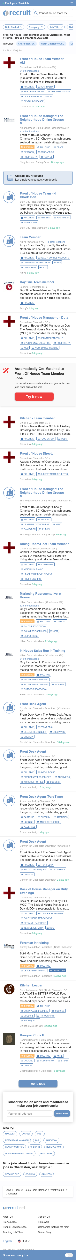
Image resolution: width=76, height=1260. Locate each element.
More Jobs (38, 1084)
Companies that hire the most (53, 1226)
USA (24, 1241)
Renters (45, 217)
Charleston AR (60, 127)
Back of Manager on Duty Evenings (44, 891)
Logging (55, 782)
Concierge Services (35, 631)
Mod (26, 347)
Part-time (29, 817)
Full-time (29, 86)
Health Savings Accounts (55, 257)
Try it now (34, 396)
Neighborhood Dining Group (35, 127)
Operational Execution (37, 343)
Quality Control (14, 1146)
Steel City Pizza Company (33, 201)
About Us (8, 1216)
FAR (37, 1140)
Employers (43, 1221)
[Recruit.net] (17, 12)
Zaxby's (24, 286)
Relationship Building (36, 684)
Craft (60, 147)
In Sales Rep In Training (42, 650)
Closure (29, 1015)
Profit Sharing (32, 579)
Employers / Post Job (17, 3)
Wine (58, 524)
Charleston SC (38, 286)
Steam (64, 1060)
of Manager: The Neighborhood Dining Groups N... (42, 119)
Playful (48, 157)
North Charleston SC (44, 67)
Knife (60, 1055)
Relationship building (36, 679)
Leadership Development (38, 96)
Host (39, 1133)
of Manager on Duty (44, 317)
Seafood (29, 152)
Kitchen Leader (31, 985)
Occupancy (59, 732)
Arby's (23, 241)
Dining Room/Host (44, 544)
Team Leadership (33, 927)
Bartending (30, 222)
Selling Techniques (35, 732)
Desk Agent (33, 704)
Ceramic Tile (12, 1174)
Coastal (61, 621)
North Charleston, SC (53, 43)
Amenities (62, 817)
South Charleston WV (44, 548)
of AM (42, 60)
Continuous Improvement (38, 918)
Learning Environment (36, 524)
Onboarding (47, 152)
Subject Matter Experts (54, 474)
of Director (37, 453)
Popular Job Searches (15, 1226)
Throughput (47, 1015)
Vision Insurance (60, 91)
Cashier (26, 1133)
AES (44, 267)
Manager (10, 1133)
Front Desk (47, 727)
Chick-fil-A (25, 67)
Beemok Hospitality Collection (36, 1039)
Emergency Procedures (37, 777)
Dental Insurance (34, 101)
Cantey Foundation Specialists (36, 946)
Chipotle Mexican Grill (31, 990)
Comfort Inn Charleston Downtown (38, 708)
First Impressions (34, 91)
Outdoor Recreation (35, 689)
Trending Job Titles (13, 1232)
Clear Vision (47, 1060)
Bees (64, 438)
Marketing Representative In (40, 595)
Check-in (28, 736)
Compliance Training (46, 347)
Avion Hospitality (29, 756)
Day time (37, 282)
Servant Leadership (52, 338)
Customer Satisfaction (37, 262)
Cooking (60, 1011)
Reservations (54, 1146)
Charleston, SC (26, 43)
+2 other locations (29, 605)
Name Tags (29, 826)
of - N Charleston (38, 195)
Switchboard (48, 772)
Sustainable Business (36, 1011)
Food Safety (48, 438)
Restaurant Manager (17, 1140)
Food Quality (31, 1020)
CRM (55, 631)
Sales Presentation (35, 626)
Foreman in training (34, 942)
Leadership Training (52, 913)
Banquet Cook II (32, 1035)
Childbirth (30, 267)
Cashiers (47, 1174)
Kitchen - (37, 418)
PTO (59, 262)
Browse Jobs (10, 1221)
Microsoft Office (33, 782)
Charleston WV (36, 241)
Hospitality (47, 86)
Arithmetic (64, 777)
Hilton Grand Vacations (32, 602)
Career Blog (44, 1232)
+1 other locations (29, 70)
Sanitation (29, 529)
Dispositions (31, 636)
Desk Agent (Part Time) (41, 796)
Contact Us (44, 1216)
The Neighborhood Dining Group (37, 500)
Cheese (28, 1065)
